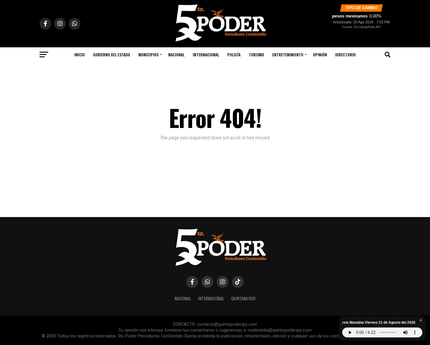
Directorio (345, 54)
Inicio (79, 54)
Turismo (256, 54)
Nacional (176, 54)
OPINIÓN (320, 54)
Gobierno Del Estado (111, 54)
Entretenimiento (287, 54)
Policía (233, 54)
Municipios (148, 54)
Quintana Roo (243, 298)
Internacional (206, 54)
